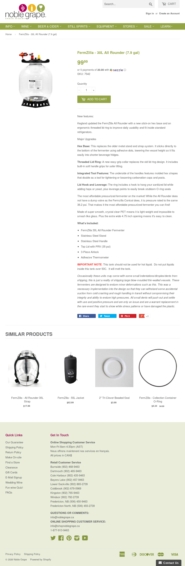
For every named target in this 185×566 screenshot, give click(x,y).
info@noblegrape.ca (62, 517)
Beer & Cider (48, 26)
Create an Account (169, 13)
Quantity (82, 83)
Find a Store (12, 462)
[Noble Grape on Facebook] (61, 539)
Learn (166, 26)
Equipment (106, 26)
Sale (148, 26)
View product (27, 371)
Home (8, 34)
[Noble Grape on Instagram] (77, 539)
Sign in (150, 13)
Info (9, 26)
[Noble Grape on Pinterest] (69, 539)
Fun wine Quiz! (14, 487)
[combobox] (128, 4)
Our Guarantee (14, 442)
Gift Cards (11, 472)
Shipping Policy (14, 447)
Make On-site (13, 457)
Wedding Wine (13, 482)
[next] (176, 374)
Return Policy (13, 452)
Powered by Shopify (40, 559)
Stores (129, 26)
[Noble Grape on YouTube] (85, 539)
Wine (25, 26)
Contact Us (170, 562)
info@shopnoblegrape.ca (65, 526)
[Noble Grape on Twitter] (53, 539)
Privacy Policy (13, 554)
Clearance (11, 467)
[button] (128, 70)
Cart (171, 4)
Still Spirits (78, 26)
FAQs (8, 492)
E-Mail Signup (13, 477)
